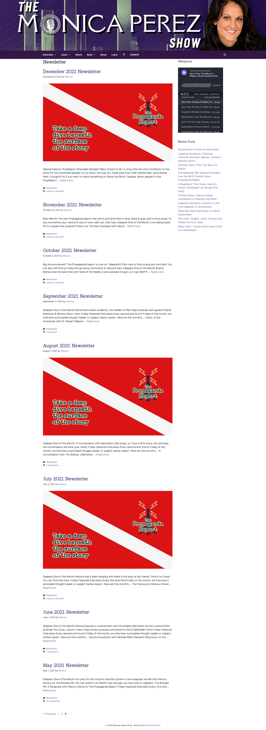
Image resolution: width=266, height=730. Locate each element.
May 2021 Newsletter (66, 665)
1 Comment (51, 332)
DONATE (134, 54)
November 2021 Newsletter (72, 205)
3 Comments (52, 465)
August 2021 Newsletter (69, 345)
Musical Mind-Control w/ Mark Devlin (198, 149)
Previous (49, 713)
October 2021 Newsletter (70, 250)
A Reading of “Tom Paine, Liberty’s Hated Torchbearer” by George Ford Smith (198, 188)
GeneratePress (153, 725)
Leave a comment (55, 191)
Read (89, 54)
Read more (66, 180)
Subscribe (48, 54)
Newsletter (51, 188)
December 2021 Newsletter (72, 71)
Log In (115, 54)
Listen (64, 54)
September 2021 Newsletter (73, 296)
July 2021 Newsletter (65, 479)
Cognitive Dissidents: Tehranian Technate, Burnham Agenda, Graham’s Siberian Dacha (199, 157)
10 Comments (53, 701)
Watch (78, 54)
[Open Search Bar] (225, 55)
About (103, 54)
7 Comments (52, 651)
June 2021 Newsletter (66, 612)
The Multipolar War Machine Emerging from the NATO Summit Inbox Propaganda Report (199, 176)
